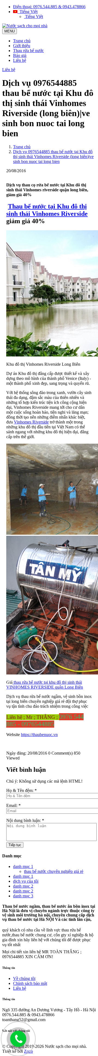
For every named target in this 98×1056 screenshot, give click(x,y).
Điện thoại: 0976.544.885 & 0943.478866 (49, 6)
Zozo (28, 1051)
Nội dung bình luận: (25, 820)
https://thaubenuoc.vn (39, 734)
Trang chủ (21, 40)
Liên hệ (19, 60)
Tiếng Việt (27, 11)
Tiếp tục (14, 845)
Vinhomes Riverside (31, 422)
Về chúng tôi (24, 978)
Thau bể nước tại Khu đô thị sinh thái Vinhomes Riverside (47, 210)
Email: (13, 805)
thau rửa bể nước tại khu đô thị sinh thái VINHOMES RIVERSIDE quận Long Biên (44, 684)
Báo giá (19, 55)
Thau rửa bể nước (28, 50)
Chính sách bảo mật (30, 983)
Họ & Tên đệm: (21, 790)
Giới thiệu (21, 45)
